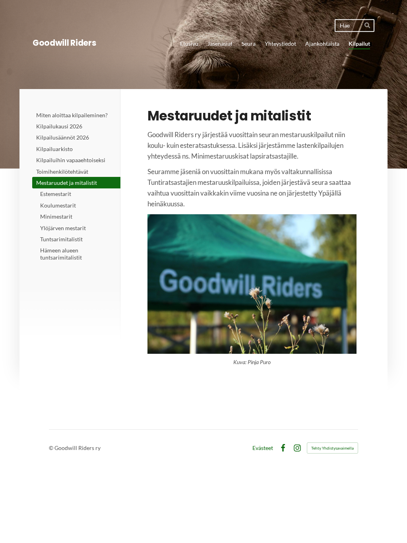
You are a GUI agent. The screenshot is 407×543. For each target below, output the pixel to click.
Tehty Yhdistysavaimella (332, 448)
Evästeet (262, 448)
